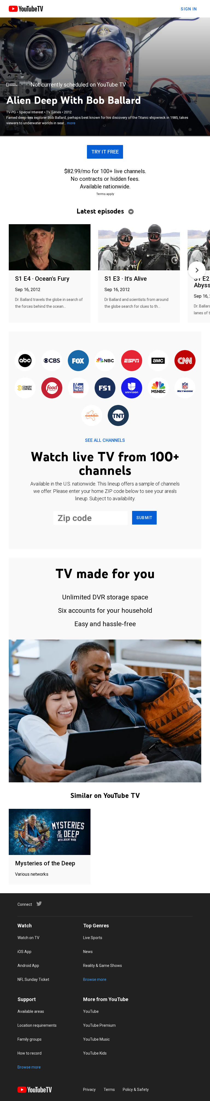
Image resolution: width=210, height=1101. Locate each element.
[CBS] (51, 361)
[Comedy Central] (25, 388)
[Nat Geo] (12, 84)
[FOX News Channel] (78, 388)
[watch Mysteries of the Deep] (50, 832)
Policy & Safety (136, 1089)
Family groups (30, 1039)
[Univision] (131, 388)
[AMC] (158, 361)
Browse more (94, 979)
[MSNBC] (158, 388)
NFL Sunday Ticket (33, 979)
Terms (109, 1089)
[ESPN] (131, 361)
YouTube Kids (95, 1053)
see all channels (105, 440)
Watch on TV (28, 938)
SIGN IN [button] (189, 9)
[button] (197, 270)
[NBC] (105, 361)
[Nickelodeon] (91, 416)
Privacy (89, 1089)
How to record (30, 1053)
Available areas (31, 1011)
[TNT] (118, 416)
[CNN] (185, 361)
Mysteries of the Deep (45, 863)
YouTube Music (96, 1039)
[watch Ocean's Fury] (50, 247)
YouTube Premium (99, 1025)
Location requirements (37, 1025)
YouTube (91, 1011)
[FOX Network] (78, 361)
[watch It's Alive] (139, 247)
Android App (28, 965)
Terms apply (105, 194)
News (88, 951)
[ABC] (25, 361)
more (71, 123)
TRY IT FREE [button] (105, 152)
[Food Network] (51, 388)
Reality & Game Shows (102, 965)
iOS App (24, 951)
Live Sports (92, 938)
